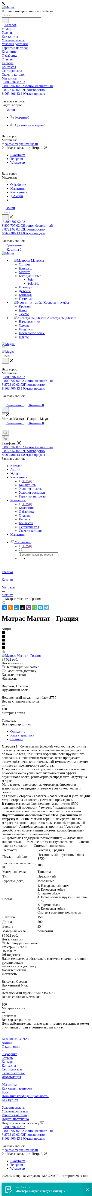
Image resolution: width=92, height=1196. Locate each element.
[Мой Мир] (16, 607)
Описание (17, 731)
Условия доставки (15, 1111)
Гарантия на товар (15, 1115)
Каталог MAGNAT (15, 1039)
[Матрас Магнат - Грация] (21, 655)
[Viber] (28, 607)
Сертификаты (12, 1069)
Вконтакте (17, 155)
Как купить (27, 485)
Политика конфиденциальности (25, 1096)
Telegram (16, 159)
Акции (7, 1042)
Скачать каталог (13, 1073)
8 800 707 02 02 (14, 82)
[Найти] (5, 20)
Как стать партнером (17, 1088)
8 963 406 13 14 (23, 93)
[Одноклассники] (10, 607)
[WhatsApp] (34, 607)
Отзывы (7, 1058)
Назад (27, 481)
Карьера (7, 1061)
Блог (5, 1092)
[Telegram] (46, 607)
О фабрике (9, 1054)
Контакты (9, 1065)
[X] (22, 607)
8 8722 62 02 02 (23, 90)
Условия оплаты (13, 1107)
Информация (11, 1077)
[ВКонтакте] (4, 607)
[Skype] (40, 607)
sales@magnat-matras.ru (21, 144)
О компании (11, 1046)
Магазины (9, 1084)
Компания (26, 508)
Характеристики (22, 735)
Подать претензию (15, 1119)
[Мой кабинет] (4, 400)
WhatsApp (17, 162)
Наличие (16, 739)
